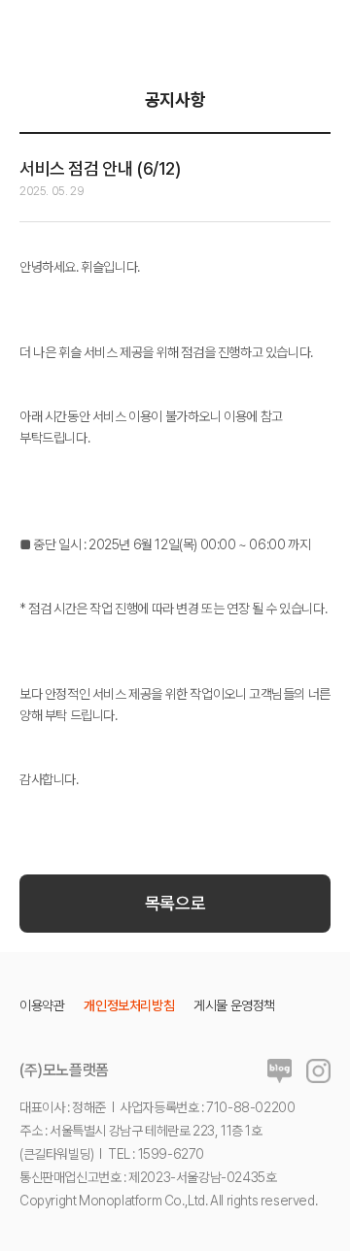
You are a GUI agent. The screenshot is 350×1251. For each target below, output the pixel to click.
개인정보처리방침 (129, 1005)
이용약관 (41, 1005)
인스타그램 (318, 1071)
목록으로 (175, 903)
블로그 (279, 1071)
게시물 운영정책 (234, 1005)
